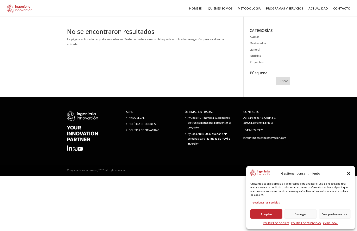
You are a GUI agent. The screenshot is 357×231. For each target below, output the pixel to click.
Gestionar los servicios (266, 202)
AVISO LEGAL (330, 223)
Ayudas (254, 37)
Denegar (300, 214)
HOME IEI (195, 8)
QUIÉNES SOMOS (220, 8)
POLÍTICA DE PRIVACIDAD (306, 223)
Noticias (255, 56)
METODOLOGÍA (249, 8)
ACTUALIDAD (318, 8)
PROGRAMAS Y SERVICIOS (284, 8)
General (255, 49)
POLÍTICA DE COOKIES (276, 223)
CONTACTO (341, 8)
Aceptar (266, 214)
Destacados (258, 43)
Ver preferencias (334, 214)
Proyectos (257, 62)
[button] (349, 173)
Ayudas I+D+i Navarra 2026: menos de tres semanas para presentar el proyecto (209, 122)
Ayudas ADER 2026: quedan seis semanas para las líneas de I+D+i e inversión (209, 139)
